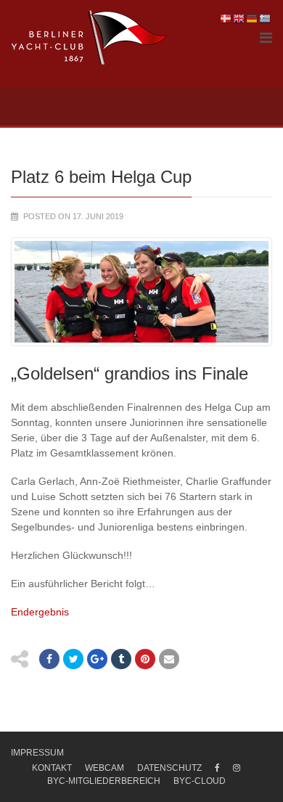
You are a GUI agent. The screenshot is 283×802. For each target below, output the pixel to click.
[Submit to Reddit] (145, 659)
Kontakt (52, 768)
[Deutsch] (252, 18)
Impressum (37, 753)
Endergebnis (40, 612)
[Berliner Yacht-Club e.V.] (89, 37)
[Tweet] (73, 659)
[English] (239, 18)
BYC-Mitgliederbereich (103, 781)
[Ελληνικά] (265, 18)
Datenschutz (169, 768)
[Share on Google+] (97, 659)
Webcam (104, 768)
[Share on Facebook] (49, 659)
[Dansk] (226, 18)
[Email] (169, 659)
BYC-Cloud (199, 781)
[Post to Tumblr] (121, 659)
